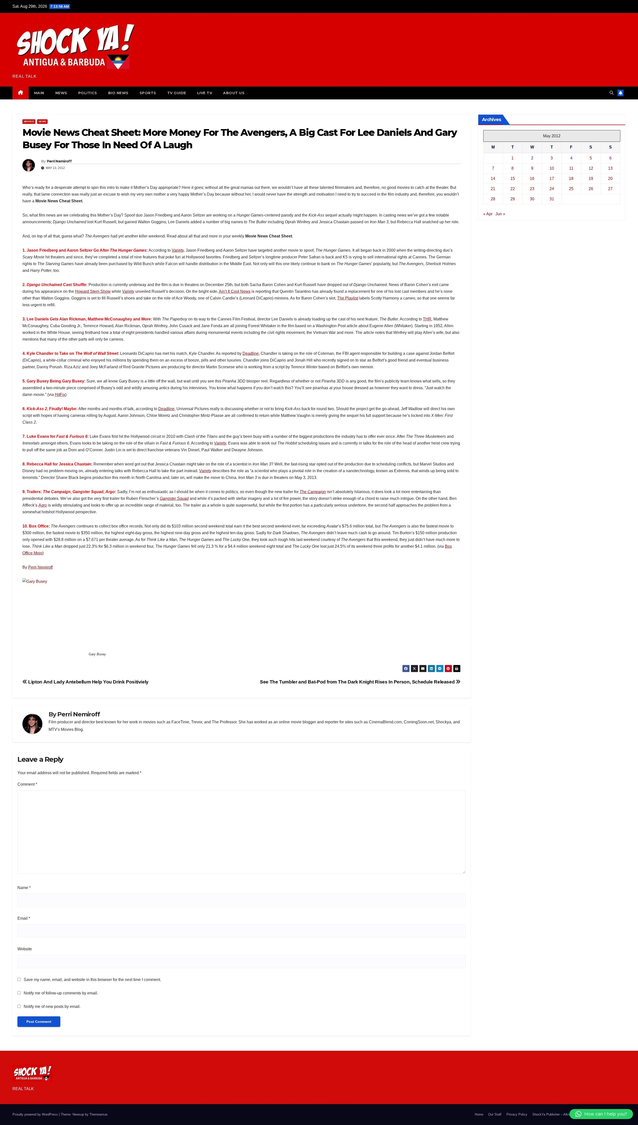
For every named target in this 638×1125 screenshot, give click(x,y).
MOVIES (29, 121)
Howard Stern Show (93, 291)
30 (532, 199)
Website (24, 949)
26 (591, 189)
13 (610, 168)
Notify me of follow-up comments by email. (61, 993)
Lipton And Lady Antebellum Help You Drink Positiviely (88, 681)
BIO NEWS (118, 93)
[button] (612, 93)
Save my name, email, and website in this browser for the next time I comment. (92, 979)
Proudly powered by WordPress (35, 1114)
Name (24, 888)
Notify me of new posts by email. (52, 1006)
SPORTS (148, 93)
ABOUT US (233, 93)
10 (552, 168)
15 (512, 178)
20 (610, 178)
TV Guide (176, 93)
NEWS (61, 93)
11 (571, 168)
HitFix (60, 394)
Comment (27, 784)
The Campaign (313, 492)
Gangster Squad (174, 498)
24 (552, 189)
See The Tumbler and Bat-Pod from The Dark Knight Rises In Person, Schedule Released (358, 681)
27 (610, 189)
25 (571, 189)
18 (571, 178)
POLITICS (87, 93)
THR (427, 319)
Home (479, 1114)
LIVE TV (204, 93)
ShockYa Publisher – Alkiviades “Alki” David (564, 1114)
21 (493, 189)
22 (512, 189)
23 (532, 189)
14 (493, 178)
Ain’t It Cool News (234, 291)
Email (23, 918)
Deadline (250, 353)
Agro (42, 505)
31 (552, 199)
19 (591, 178)
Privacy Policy (516, 1114)
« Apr (487, 214)
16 (532, 178)
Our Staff (494, 1114)
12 (591, 168)
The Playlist (347, 298)
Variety (178, 250)
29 (512, 199)
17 (552, 178)
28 (493, 199)
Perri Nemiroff (59, 161)
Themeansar (98, 1114)
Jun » (500, 214)
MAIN (39, 93)
